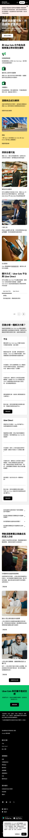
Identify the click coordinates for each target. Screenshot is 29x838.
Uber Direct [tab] (16, 291)
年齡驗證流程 (15, 266)
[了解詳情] (14, 558)
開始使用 (22, 2)
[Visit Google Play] (7, 818)
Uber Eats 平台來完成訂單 (17, 196)
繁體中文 (6, 809)
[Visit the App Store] (18, 818)
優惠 (5, 232)
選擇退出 (17, 834)
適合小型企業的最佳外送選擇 (11, 618)
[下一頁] (24, 314)
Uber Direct (5, 196)
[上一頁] (19, 314)
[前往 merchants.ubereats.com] (5, 2)
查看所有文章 (14, 680)
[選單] (26, 2)
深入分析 (5, 230)
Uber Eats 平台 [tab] (7, 291)
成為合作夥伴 (7, 35)
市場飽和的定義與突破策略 (10, 573)
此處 (25, 828)
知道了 (24, 834)
